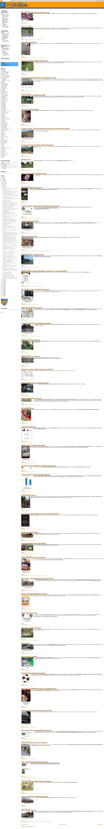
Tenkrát (2, 156)
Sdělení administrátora (4, 111)
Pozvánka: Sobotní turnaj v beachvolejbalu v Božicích (36, 323)
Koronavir (2, 147)
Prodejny (2, 152)
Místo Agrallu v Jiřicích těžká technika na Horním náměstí (37, 578)
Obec (42, 39)
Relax (2, 153)
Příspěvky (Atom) (32, 826)
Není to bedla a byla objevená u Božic (31, 187)
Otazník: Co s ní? (26, 159)
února (3, 281)
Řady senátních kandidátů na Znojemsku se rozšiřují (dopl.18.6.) (39, 688)
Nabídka (2, 121)
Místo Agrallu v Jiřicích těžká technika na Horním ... (9, 221)
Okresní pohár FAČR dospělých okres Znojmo (9, 239)
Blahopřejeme (28, 670)
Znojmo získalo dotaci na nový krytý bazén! (33, 557)
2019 (3, 283)
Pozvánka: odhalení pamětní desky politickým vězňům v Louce (38, 465)
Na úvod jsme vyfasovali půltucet (7, 260)
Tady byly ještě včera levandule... (30, 109)
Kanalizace (2, 127)
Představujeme (3, 137)
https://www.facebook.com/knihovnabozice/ (44, 744)
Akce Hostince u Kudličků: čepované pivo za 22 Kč (35, 12)
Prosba (2, 131)
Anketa (27, 821)
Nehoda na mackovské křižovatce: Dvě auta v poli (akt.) (36, 710)
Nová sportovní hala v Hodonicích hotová (8, 251)
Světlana (2, 96)
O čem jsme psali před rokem (30, 777)
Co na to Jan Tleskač (4, 119)
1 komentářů (25, 57)
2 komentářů (25, 141)
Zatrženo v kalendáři (37, 218)
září (3, 184)
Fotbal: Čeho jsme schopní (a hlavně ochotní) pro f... (10, 277)
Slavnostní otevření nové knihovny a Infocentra (34, 742)
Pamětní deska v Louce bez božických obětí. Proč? (35, 289)
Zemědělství (3, 134)
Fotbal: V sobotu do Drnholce (29, 613)
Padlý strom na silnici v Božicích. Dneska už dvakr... (10, 208)
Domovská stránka (62, 824)
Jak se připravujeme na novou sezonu (8, 276)
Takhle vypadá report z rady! (29, 236)
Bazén (27, 125)
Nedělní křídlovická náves (28, 810)
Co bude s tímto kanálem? (6, 246)
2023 (3, 178)
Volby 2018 (2, 107)
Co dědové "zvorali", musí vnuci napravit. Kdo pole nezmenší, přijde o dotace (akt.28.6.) (45, 128)
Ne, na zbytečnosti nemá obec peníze (5, 48)
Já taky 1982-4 (3, 163)
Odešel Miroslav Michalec (28, 426)
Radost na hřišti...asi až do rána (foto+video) (33, 95)
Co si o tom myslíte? (29, 39)
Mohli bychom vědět (4, 136)
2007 (3, 295)
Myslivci (2, 117)
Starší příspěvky (100, 824)
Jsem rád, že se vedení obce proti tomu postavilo (5, 19)
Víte (1, 138)
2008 (3, 294)
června (4, 187)
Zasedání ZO (3, 85)
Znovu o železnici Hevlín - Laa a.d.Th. (31, 398)
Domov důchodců (4, 95)
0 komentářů (25, 22)
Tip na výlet (3, 118)
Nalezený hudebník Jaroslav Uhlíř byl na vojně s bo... (10, 278)
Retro (35, 777)
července (4, 186)
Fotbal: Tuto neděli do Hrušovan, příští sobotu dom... (10, 265)
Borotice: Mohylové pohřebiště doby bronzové (34, 593)
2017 (3, 285)
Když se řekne (3, 101)
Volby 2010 (2, 108)
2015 (3, 287)
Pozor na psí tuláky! (26, 27)
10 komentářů (26, 528)
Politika (40, 404)
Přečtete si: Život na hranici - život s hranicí (33, 445)
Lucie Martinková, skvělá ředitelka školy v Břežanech (10, 268)
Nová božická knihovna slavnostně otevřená (33, 543)
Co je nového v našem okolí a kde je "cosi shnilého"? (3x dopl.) (38, 77)
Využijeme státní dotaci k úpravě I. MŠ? (8, 255)
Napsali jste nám (3, 112)
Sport (27, 156)
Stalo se (25, 183)
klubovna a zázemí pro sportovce (5, 35)
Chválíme (27, 553)
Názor (2, 106)
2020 (3, 181)
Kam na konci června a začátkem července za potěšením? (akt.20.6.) (40, 513)
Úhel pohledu (3, 88)
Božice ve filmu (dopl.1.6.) (6, 273)
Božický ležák (3, 146)
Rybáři (27, 395)
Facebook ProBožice (4, 64)
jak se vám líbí (3, 124)
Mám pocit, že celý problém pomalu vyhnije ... (5, 22)
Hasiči (27, 352)
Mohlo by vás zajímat (4, 130)
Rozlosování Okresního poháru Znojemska (33, 673)
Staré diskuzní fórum (4, 154)
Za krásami (2, 94)
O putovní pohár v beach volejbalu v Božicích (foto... (10, 195)
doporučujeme (26, 793)
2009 (3, 293)
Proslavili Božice (3, 128)
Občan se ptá (39, 39)
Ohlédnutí (2, 151)
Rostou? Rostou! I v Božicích (29, 656)
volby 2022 (2, 129)
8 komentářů (25, 738)
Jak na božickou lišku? (27, 408)
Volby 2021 (2, 133)
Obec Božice (3, 65)
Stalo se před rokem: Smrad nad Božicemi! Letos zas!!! (36, 730)
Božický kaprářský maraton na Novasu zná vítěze (35, 382)
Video (2, 145)
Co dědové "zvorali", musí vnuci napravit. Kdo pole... (10, 194)
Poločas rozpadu (3, 122)
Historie (27, 304)
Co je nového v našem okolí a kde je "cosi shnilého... (10, 191)
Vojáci (2, 132)
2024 (3, 177)
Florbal (2, 100)
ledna (3, 282)
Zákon (2, 143)
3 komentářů (25, 105)
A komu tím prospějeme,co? (5, 52)
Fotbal (27, 106)
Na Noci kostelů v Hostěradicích (30, 221)
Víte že (32, 304)
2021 (3, 180)
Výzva (2, 120)
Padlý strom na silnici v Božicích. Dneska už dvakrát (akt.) (37, 369)
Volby (2, 93)
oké (1, 157)
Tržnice (27, 320)
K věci (45, 821)
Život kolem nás (28, 183)
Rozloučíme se (3, 140)
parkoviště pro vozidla (4, 39)
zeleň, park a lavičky (5, 33)
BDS (1, 116)
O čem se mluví (44, 170)
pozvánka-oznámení (31, 218)
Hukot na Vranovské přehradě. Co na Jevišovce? (34, 60)
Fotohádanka (33, 540)
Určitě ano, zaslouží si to (5, 50)
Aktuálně (25, 39)
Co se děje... (25, 233)
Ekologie (27, 74)
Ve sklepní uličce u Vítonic (28, 495)
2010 (3, 292)
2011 (3, 291)
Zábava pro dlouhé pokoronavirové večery (8, 275)
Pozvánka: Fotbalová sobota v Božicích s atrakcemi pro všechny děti (40, 206)
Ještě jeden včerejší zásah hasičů (30, 340)
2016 (3, 286)
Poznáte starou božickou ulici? (29, 532)
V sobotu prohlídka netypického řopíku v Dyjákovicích (36, 781)
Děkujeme (2, 105)
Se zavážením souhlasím (4, 24)
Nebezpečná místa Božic (5, 148)
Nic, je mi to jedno (5, 14)
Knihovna (30, 553)
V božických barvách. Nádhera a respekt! (32, 254)
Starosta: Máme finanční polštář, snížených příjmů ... (10, 240)
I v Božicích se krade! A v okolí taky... (31, 627)
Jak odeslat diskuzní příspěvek (6, 59)
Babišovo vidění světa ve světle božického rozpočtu (35, 474)
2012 (3, 290)
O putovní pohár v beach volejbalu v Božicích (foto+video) (37, 145)
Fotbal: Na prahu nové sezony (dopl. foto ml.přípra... (10, 236)
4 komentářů (25, 539)
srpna (3, 185)
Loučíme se (3, 139)
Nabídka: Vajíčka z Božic (6, 264)
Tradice (2, 149)
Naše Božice (3, 150)
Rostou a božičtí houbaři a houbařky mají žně (33, 173)
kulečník (2, 103)
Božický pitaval (3, 141)
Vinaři (2, 90)
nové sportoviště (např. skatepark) (5, 37)
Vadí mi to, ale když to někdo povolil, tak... (5, 16)
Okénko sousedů (30, 233)
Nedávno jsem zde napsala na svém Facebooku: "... (9, 162)
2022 (3, 179)
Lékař (2, 144)
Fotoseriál (2, 110)
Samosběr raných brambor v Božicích (31, 307)
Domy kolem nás (39, 170)
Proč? (35, 125)
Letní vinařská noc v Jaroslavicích (7, 252)
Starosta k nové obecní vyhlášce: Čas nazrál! (9, 238)
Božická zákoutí (28, 170)
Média (30, 304)
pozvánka (27, 471)
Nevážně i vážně (34, 39)
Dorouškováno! (25, 643)
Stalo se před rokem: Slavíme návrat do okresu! (34, 762)
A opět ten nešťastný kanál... (29, 42)
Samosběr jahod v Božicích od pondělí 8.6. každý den (10, 259)
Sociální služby (3, 142)
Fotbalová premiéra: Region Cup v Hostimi (8, 274)
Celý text (22, 21)
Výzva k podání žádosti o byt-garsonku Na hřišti (34, 796)
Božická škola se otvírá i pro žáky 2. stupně (8, 261)
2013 (3, 289)
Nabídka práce (3, 125)
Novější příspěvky (24, 824)
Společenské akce (4, 72)
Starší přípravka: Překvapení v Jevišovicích (8, 237)
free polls (8, 27)
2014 (3, 288)
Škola (2, 86)
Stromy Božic (3, 155)
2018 (3, 284)
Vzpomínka (2, 126)
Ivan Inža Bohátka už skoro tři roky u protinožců (9, 269)
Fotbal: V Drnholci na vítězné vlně (30, 356)
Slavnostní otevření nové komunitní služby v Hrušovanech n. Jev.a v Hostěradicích (44, 271)
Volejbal (29, 156)
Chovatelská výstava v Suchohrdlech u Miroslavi (9, 247)
